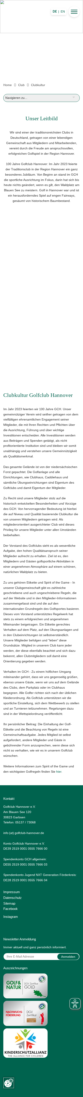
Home (7, 85)
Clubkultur (38, 85)
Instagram (10, 917)
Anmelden (68, 956)
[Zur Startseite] (41, 38)
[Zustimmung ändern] (8, 1083)
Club (21, 85)
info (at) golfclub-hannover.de (23, 833)
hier (58, 771)
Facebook (10, 909)
